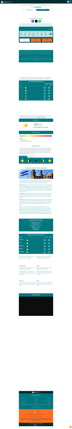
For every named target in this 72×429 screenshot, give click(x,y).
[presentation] (51, 34)
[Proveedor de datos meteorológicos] (36, 425)
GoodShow (48, 400)
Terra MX (48, 397)
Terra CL (23, 397)
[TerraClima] (68, 2)
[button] (70, 2)
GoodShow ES (24, 402)
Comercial (33, 407)
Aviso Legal (32, 416)
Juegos (49, 402)
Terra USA (23, 400)
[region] (36, 14)
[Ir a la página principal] (6, 2)
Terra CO (36, 397)
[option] (24, 40)
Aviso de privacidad (38, 416)
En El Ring (36, 400)
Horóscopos (36, 402)
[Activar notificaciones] (70, 427)
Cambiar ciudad (29, 10)
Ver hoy (42, 10)
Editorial (39, 407)
